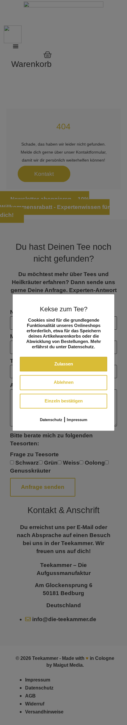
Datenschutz (51, 420)
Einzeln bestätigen (64, 400)
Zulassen (63, 363)
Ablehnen (64, 382)
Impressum (77, 420)
